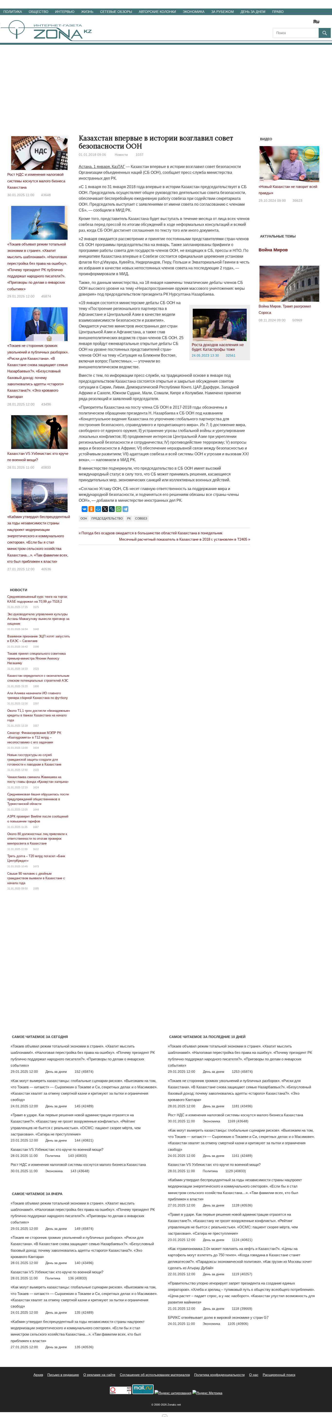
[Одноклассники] (91, 509)
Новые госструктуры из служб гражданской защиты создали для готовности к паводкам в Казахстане (34, 759)
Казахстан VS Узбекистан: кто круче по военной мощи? (57, 1149)
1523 (36, 668)
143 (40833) (77, 1156)
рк (129, 518)
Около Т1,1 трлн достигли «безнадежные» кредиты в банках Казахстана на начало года (38, 715)
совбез (141, 518)
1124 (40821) (242, 1240)
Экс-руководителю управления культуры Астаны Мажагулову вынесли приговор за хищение (38, 618)
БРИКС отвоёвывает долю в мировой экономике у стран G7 (218, 1317)
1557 (36, 725)
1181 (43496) (242, 1106)
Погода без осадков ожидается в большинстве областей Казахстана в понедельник (151, 533)
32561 (231, 355)
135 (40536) (84, 1347)
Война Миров (273, 249)
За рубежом (222, 12)
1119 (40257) (242, 1274)
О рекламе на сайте (99, 1375)
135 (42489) (84, 1312)
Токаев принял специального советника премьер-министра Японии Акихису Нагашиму (36, 658)
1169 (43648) (238, 1121)
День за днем (253, 12)
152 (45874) (84, 1072)
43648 (46, 195)
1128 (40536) (242, 1205)
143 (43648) (79, 1171)
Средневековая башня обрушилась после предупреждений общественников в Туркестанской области (38, 799)
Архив (38, 1375)
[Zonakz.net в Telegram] (296, 23)
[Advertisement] (166, 81)
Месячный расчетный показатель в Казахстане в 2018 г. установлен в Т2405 (183, 539)
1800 (36, 686)
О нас (253, 1375)
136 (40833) (77, 1278)
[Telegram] (125, 509)
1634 (36, 747)
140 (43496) (84, 1263)
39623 (297, 200)
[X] (105, 509)
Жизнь (87, 12)
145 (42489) (84, 1106)
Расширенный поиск (279, 1375)
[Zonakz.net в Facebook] (283, 23)
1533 (36, 769)
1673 (36, 866)
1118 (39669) (242, 1309)
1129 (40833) (235, 1171)
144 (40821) (84, 1140)
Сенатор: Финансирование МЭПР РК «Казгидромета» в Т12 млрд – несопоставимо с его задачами (34, 737)
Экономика (193, 12)
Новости (121, 155)
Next (314, 166)
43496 (46, 404)
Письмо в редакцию (63, 1375)
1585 (36, 888)
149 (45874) (84, 1229)
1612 (36, 849)
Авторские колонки (157, 12)
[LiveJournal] (112, 509)
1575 (36, 607)
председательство (107, 518)
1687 (36, 827)
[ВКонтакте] (84, 509)
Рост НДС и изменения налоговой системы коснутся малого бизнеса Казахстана (36, 180)
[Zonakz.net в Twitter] (276, 23)
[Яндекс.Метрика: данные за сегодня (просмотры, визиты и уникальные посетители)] (207, 1393)
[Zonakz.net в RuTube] (318, 23)
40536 (46, 569)
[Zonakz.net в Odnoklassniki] (303, 23)
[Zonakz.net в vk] (310, 23)
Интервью (64, 12)
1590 (36, 646)
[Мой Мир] (98, 509)
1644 (36, 809)
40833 (46, 467)
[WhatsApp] (119, 509)
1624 (36, 787)
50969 (297, 320)
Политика (12, 12)
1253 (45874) (242, 1072)
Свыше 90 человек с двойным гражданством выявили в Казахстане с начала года (36, 878)
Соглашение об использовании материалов (155, 1375)
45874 (46, 296)
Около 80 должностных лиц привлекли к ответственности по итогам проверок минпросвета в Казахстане (37, 838)
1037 (139, 155)
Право (278, 12)
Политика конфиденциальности (219, 1375)
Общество (38, 12)
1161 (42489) (242, 1156)
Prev (265, 166)
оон (83, 518)
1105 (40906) (238, 1324)
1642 (36, 629)
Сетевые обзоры (116, 12)
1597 (36, 703)
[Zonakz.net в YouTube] (289, 23)
